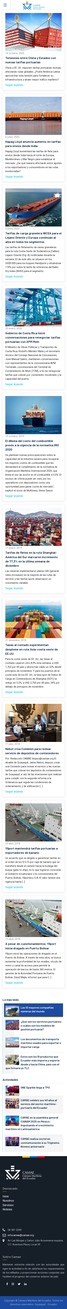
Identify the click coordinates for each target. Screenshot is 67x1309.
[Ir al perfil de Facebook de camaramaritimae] (7, 1284)
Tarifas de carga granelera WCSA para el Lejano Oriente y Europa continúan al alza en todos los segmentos (33, 237)
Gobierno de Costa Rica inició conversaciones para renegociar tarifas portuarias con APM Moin (32, 337)
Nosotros (8, 1201)
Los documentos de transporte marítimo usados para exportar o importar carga (41, 1042)
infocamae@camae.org (21, 1235)
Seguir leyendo (14, 85)
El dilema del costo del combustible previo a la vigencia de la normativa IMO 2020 (32, 445)
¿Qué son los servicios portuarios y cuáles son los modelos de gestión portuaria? (41, 1025)
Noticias (7, 1209)
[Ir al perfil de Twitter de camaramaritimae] (19, 1284)
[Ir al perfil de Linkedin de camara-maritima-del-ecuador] (25, 1284)
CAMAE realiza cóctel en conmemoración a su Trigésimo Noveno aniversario (40, 1142)
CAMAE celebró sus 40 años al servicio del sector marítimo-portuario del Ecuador (39, 1103)
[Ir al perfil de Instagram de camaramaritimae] (13, 1284)
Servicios (8, 1205)
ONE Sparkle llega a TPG (35, 1087)
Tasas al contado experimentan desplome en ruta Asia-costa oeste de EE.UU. (31, 649)
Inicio (6, 1196)
